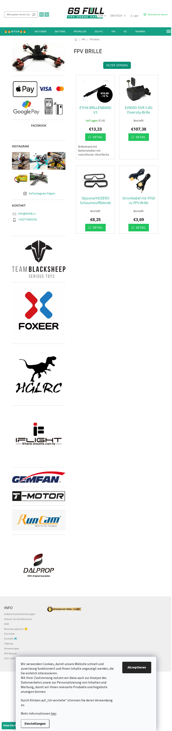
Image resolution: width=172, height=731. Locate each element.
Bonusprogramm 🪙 (16, 629)
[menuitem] (15, 31)
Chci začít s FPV (12, 658)
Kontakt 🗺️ (10, 639)
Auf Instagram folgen (42, 193)
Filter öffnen (117, 65)
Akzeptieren (137, 667)
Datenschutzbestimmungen (19, 614)
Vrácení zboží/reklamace (18, 619)
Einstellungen (35, 723)
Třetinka (8, 644)
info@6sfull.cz (27, 214)
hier (53, 713)
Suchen (33, 14)
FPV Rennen (10, 653)
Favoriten (9, 634)
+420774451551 (27, 219)
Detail (97, 137)
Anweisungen (11, 648)
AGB (6, 624)
